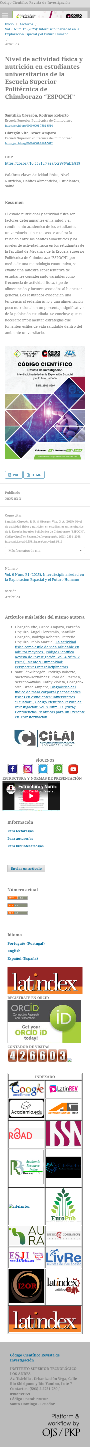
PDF (15, 474)
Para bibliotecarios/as (26, 846)
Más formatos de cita (24, 550)
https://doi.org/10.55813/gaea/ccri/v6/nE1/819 (42, 163)
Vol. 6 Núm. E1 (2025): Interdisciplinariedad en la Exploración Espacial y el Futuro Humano (42, 31)
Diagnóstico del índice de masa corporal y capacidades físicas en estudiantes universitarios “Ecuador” (47, 694)
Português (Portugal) (26, 943)
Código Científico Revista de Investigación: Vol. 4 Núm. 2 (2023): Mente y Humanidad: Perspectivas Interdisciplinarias (47, 659)
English (14, 950)
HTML (36, 474)
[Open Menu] (5, 15)
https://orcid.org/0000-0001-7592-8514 (29, 125)
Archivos (26, 24)
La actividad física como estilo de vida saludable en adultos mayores (47, 647)
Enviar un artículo (26, 868)
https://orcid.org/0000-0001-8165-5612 (29, 143)
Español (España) (23, 958)
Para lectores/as (21, 831)
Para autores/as (20, 838)
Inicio (9, 24)
